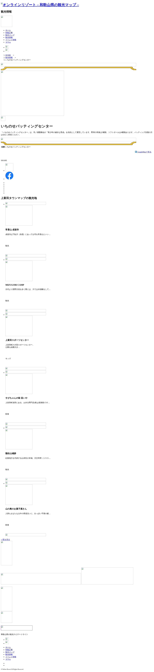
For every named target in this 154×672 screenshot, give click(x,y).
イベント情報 (10, 40)
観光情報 (9, 37)
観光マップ (9, 35)
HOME (8, 55)
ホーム (8, 30)
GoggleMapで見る (144, 152)
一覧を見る (5, 540)
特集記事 (9, 33)
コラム (8, 42)
